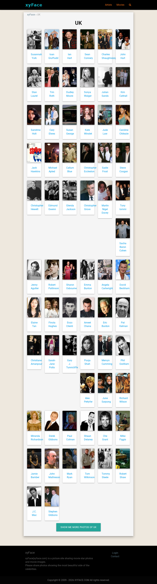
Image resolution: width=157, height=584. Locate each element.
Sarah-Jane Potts (52, 364)
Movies (120, 5)
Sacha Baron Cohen (122, 247)
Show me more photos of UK (78, 527)
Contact (115, 556)
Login (115, 553)
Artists (108, 5)
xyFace (31, 14)
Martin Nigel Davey (105, 209)
